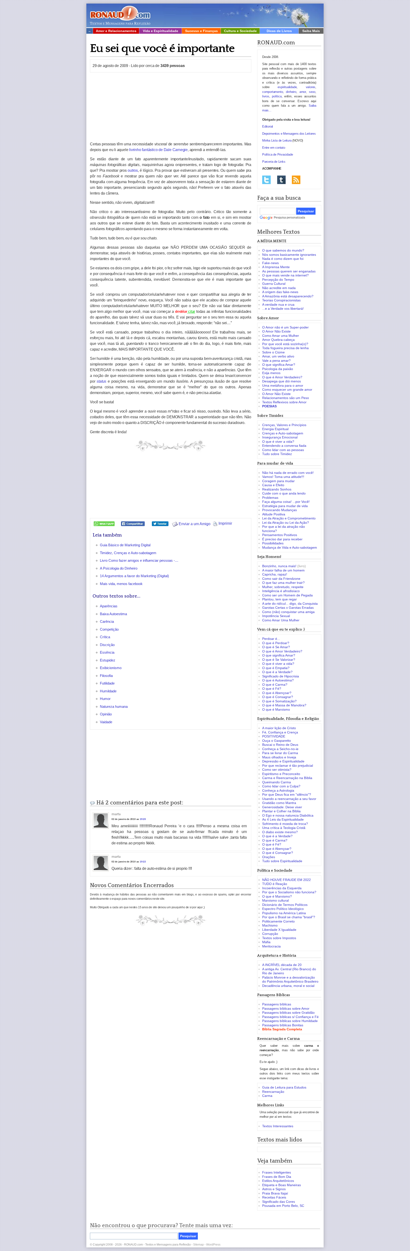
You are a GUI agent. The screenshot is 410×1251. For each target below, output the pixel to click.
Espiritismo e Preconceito (281, 774)
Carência (107, 621)
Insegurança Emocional (280, 437)
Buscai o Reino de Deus (280, 745)
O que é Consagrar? (277, 697)
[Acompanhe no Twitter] (266, 179)
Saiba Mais (311, 31)
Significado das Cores (278, 1201)
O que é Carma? (274, 684)
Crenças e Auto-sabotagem (282, 433)
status (101, 381)
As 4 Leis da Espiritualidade (283, 819)
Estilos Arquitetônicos (278, 1181)
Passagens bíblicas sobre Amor (285, 1008)
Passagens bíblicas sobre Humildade (290, 1021)
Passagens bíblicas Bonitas (282, 1025)
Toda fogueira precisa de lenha (285, 348)
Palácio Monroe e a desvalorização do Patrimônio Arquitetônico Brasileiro (290, 979)
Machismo (270, 925)
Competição (109, 629)
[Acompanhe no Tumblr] (281, 179)
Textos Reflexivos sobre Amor (284, 402)
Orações (268, 857)
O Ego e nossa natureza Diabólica (287, 815)
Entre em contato (273, 147)
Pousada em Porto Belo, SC (283, 1206)
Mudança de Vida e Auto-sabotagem (289, 547)
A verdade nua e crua (278, 304)
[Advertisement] (170, 107)
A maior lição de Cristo (279, 728)
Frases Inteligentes (276, 1172)
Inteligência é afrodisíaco (281, 591)
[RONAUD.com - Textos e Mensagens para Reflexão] (120, 15)
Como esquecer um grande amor (287, 389)
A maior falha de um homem (283, 570)
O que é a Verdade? (277, 672)
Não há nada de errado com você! (288, 473)
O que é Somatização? (279, 701)
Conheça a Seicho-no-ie (280, 749)
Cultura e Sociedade (240, 31)
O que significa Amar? (278, 364)
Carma (267, 1096)
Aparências (108, 606)
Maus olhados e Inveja (279, 757)
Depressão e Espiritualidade (283, 761)
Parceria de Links (273, 161)
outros (133, 170)
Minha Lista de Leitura (277, 140)
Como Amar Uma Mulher (280, 620)
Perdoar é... (271, 639)
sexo (312, 92)
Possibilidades (273, 543)
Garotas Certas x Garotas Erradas (288, 607)
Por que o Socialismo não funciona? (289, 892)
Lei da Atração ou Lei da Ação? (285, 522)
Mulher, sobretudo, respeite (282, 587)
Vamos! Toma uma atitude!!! (283, 477)
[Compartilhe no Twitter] (160, 523)
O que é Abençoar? (276, 693)
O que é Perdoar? (275, 643)
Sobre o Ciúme (273, 352)
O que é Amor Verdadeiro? (282, 377)
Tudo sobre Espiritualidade (282, 861)
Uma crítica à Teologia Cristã (283, 828)
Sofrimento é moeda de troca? (285, 824)
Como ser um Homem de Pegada (287, 595)
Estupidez (107, 660)
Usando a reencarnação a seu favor (289, 799)
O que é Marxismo (276, 709)
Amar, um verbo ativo (278, 356)
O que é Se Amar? (276, 647)
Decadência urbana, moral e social (288, 986)
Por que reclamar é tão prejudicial (287, 765)
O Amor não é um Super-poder (285, 327)
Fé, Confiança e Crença (280, 732)
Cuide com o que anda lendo (284, 493)
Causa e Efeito (273, 485)
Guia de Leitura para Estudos (284, 1087)
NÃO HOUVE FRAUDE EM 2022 (286, 880)
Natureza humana (114, 706)
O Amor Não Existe (276, 331)
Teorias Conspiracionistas (281, 300)
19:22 (143, 861)
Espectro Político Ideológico (283, 909)
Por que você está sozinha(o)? (285, 344)
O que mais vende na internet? (285, 275)
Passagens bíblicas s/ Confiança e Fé (290, 1017)
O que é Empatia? (275, 668)
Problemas (270, 497)
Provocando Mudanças (279, 510)
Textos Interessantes (277, 1126)
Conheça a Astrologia (278, 790)
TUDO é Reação (274, 884)
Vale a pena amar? (276, 360)
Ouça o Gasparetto (276, 740)
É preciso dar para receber (282, 539)
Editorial (267, 126)
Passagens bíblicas (276, 1004)
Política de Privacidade (277, 154)
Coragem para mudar (278, 481)
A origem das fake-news (280, 292)
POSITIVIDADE (273, 736)
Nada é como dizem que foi (282, 259)
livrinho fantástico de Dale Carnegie (158, 150)
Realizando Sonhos (276, 489)
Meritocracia (271, 946)
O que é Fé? (271, 688)
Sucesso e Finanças (201, 31)
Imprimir (225, 523)
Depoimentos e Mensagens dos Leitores (289, 133)
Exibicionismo (110, 668)
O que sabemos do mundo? (283, 250)
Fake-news (270, 263)
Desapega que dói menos (281, 381)
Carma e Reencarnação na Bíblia (287, 778)
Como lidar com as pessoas (283, 450)
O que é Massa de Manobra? (284, 705)
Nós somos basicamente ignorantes (289, 255)
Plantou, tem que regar (279, 599)
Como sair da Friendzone (281, 578)
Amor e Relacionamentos (116, 31)
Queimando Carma (276, 782)
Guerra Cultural (273, 283)
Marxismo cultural (275, 900)
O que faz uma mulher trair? (283, 583)
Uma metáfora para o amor (282, 385)
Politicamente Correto (278, 921)
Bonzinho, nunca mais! (279, 566)
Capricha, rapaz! (274, 574)
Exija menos (271, 373)
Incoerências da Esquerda (282, 888)
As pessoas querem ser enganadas (289, 271)
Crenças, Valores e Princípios (284, 425)
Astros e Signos (274, 1189)
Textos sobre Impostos (279, 938)
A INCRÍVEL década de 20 (282, 965)
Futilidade (107, 683)
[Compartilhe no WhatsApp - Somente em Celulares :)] (104, 523)
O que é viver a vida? (278, 441)
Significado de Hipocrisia (280, 676)
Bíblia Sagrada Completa (282, 1029)
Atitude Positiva (273, 514)
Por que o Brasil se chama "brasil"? (288, 917)
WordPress (213, 1244)
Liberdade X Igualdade (279, 930)
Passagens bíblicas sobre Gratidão (288, 1012)
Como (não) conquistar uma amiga (288, 612)
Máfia (266, 942)
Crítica (105, 637)
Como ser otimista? (276, 769)
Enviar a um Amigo (194, 524)
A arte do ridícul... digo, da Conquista (290, 603)
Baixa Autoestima (113, 614)
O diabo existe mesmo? (280, 832)
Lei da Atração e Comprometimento (289, 518)
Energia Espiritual (275, 429)
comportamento (272, 92)
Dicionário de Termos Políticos (285, 905)
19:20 (143, 819)
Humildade (108, 691)
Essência (107, 652)
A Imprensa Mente (276, 267)
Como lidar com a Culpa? (281, 786)
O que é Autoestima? (278, 680)
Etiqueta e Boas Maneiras (281, 1185)
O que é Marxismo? (277, 896)
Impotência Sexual (276, 616)
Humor (105, 699)
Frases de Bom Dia (276, 1177)
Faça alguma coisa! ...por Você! (286, 502)
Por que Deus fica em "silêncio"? (286, 794)
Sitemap (198, 1244)
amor (302, 92)
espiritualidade (287, 87)
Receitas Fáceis (274, 1197)
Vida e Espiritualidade (160, 31)
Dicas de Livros (279, 31)
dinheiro (291, 92)
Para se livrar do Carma (280, 753)
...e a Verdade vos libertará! (283, 308)
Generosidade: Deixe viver (282, 807)
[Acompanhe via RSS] (296, 179)
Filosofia (106, 676)
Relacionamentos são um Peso (285, 398)
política (276, 96)
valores (311, 87)
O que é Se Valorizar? (278, 659)
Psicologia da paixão (277, 369)
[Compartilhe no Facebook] (133, 523)
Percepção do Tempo (278, 279)
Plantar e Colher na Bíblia (281, 811)
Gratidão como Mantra (279, 803)
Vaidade (106, 722)
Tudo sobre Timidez (277, 454)
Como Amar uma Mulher (280, 336)
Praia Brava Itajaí (275, 1193)
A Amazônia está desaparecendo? (287, 296)
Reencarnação (273, 1092)
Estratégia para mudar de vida (285, 506)
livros (265, 96)
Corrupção (270, 934)
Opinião (106, 714)
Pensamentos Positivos (279, 535)
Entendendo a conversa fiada (284, 445)
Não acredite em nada (279, 288)
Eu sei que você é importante (162, 48)
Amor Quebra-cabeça (278, 340)
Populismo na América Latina (284, 913)
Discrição (107, 645)
